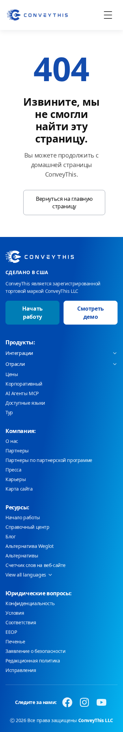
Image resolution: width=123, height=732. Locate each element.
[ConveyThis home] (37, 15)
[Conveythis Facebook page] (67, 702)
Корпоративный (23, 383)
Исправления (20, 670)
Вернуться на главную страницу (64, 202)
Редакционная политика (32, 660)
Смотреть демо (90, 312)
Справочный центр (27, 527)
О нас (11, 441)
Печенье (15, 641)
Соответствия (20, 622)
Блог (10, 536)
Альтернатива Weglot (29, 546)
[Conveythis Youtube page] (101, 702)
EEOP (11, 632)
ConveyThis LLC (95, 720)
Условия (14, 613)
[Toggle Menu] (108, 15)
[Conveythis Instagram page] (84, 702)
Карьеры (15, 479)
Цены (11, 374)
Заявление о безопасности (35, 651)
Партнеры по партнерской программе (48, 460)
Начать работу (32, 312)
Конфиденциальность (30, 603)
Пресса (13, 469)
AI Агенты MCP (22, 393)
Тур (9, 412)
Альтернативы (21, 555)
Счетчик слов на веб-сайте (35, 565)
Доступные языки (25, 403)
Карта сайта (19, 488)
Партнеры (17, 450)
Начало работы (22, 517)
